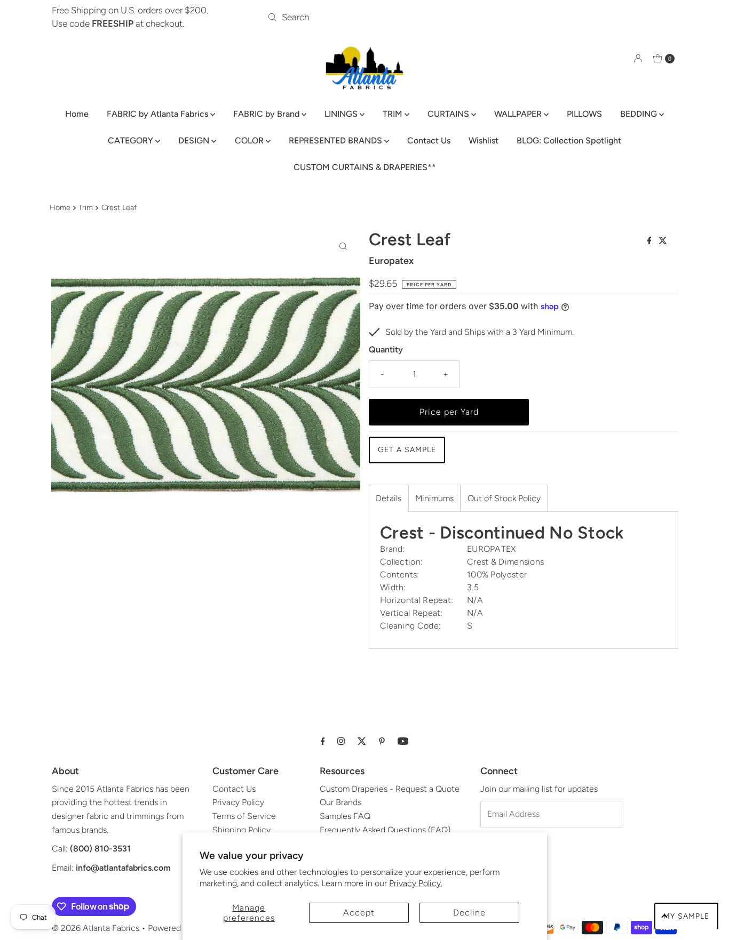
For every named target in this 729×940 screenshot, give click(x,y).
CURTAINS (449, 114)
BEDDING (639, 114)
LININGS (342, 114)
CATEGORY (131, 140)
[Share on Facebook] (650, 241)
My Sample (686, 916)
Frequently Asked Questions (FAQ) (385, 830)
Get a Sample (407, 449)
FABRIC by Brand (267, 114)
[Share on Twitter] (663, 241)
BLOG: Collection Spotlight (569, 140)
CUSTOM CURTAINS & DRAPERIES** (365, 167)
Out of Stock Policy (504, 498)
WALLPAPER (519, 114)
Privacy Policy (238, 802)
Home (77, 114)
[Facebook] (323, 741)
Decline (469, 912)
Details (388, 498)
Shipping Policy (241, 830)
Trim (85, 207)
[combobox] (364, 17)
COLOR (250, 140)
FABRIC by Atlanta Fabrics (158, 114)
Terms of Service (244, 816)
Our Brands (340, 802)
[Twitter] (362, 741)
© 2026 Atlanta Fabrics (95, 928)
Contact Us (428, 140)
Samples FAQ (345, 816)
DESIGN (194, 140)
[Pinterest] (382, 741)
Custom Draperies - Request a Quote (389, 789)
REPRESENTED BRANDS (336, 140)
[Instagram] (341, 741)
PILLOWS (584, 114)
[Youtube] (403, 741)
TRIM (394, 114)
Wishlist (483, 140)
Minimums (434, 498)
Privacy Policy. (415, 883)
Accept (359, 912)
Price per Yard (449, 412)
